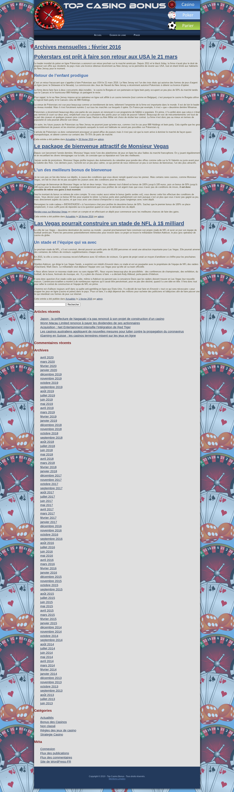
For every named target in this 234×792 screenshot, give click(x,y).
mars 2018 (47, 463)
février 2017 (48, 517)
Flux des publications (54, 753)
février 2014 (48, 669)
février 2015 (48, 619)
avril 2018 (47, 458)
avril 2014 (47, 661)
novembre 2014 (51, 631)
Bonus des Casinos (53, 722)
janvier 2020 (48, 370)
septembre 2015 (51, 589)
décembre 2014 (51, 627)
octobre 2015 (49, 585)
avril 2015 (47, 610)
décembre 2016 (51, 526)
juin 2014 (46, 652)
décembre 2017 (51, 475)
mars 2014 (47, 665)
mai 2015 (46, 606)
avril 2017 (47, 509)
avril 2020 (47, 357)
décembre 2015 (51, 576)
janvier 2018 (48, 471)
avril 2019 (47, 408)
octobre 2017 (49, 484)
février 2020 (48, 366)
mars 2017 (47, 513)
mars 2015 (47, 615)
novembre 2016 (51, 530)
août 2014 (47, 644)
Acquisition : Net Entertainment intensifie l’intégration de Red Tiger (85, 327)
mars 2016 (47, 564)
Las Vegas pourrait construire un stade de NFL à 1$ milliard (109, 223)
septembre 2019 (51, 387)
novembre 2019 (51, 378)
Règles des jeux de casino (58, 730)
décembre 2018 (51, 425)
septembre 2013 (51, 690)
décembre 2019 (51, 374)
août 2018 (47, 442)
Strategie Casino (51, 734)
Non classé (48, 726)
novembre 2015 (51, 581)
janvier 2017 (48, 522)
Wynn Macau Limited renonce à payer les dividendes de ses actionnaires (90, 323)
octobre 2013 (49, 686)
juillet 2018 (47, 446)
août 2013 (47, 695)
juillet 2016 (47, 547)
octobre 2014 (49, 636)
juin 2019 (46, 399)
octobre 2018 (49, 433)
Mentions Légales (117, 779)
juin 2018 (46, 450)
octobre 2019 (49, 383)
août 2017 (47, 492)
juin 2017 (46, 501)
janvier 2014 (48, 674)
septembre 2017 (51, 488)
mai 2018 (46, 454)
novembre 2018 (51, 429)
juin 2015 (46, 602)
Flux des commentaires (56, 757)
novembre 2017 (51, 480)
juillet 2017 (47, 496)
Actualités (71, 139)
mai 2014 (46, 657)
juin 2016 (46, 551)
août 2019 (47, 391)
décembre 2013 (51, 678)
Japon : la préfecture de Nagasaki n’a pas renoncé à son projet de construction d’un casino (102, 319)
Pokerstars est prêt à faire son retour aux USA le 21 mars (105, 57)
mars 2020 (47, 361)
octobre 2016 (49, 534)
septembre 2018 (51, 437)
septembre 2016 (51, 539)
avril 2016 (47, 560)
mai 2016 (46, 555)
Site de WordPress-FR (55, 761)
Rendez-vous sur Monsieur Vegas (50, 211)
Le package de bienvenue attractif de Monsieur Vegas (101, 146)
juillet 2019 (47, 395)
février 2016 (48, 568)
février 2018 (48, 467)
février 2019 (48, 416)
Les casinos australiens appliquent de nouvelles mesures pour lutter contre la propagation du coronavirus (112, 331)
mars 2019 (47, 412)
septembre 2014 (51, 640)
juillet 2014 (47, 648)
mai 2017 (46, 505)
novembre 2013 (51, 682)
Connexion (47, 749)
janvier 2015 (48, 623)
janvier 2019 (48, 420)
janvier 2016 (48, 572)
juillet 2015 (47, 598)
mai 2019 (46, 404)
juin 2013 (46, 703)
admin (101, 139)
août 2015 (47, 593)
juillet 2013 (47, 699)
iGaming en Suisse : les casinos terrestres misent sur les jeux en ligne (88, 335)
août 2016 (47, 543)
